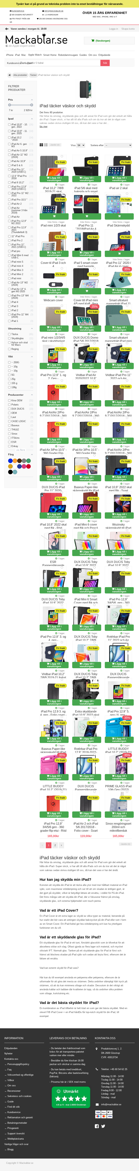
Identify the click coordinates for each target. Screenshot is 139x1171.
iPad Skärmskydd (118, 225)
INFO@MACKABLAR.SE (54, 11)
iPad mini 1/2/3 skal (53, 225)
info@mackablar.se (111, 1104)
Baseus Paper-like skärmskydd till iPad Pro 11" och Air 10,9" (53, 752)
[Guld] (10, 466)
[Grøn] (28, 461)
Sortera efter (97, 145)
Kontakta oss (11, 1059)
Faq (9, 1069)
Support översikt (16, 1133)
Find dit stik (13, 1106)
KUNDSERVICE (18, 11)
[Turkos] (15, 472)
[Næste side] (61, 845)
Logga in (113, 28)
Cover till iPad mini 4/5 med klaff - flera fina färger (86, 304)
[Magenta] (24, 466)
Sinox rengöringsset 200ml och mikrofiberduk (118, 827)
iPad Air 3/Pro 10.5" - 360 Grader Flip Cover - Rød (53, 453)
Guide (10, 1101)
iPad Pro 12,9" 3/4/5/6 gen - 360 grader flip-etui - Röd (53, 827)
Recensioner (13, 1091)
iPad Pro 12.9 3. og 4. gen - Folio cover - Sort (53, 715)
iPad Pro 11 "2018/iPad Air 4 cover (85, 229)
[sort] (10, 472)
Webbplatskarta (15, 1138)
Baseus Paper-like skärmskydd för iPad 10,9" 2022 (86, 491)
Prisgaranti (13, 1128)
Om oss (11, 1085)
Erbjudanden (10, 1048)
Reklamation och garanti (20, 1117)
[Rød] (28, 466)
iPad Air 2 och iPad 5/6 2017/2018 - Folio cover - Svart (85, 827)
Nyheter (8, 1053)
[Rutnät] (41, 145)
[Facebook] (98, 1127)
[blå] (10, 461)
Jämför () (55, 145)
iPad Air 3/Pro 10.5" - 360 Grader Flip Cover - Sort (85, 453)
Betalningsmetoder (17, 1123)
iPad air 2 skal (118, 188)
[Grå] (24, 461)
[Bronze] (15, 461)
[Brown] (19, 461)
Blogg (10, 1149)
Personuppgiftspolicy (18, 1064)
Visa (73, 145)
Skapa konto (128, 28)
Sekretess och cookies (19, 1096)
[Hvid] (15, 466)
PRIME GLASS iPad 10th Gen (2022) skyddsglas (118, 790)
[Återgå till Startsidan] (9, 75)
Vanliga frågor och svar (16, 1144)
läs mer (43, 126)
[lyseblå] (19, 466)
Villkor (10, 1080)
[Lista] (46, 145)
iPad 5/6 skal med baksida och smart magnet (86, 192)
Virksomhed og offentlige (20, 1074)
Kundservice (13, 1112)
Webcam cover (53, 300)
